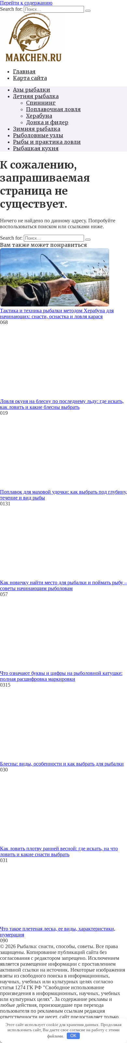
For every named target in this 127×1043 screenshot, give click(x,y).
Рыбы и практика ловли (47, 142)
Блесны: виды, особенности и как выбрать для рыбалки (62, 764)
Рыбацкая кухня (36, 148)
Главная (24, 71)
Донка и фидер (47, 122)
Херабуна (39, 115)
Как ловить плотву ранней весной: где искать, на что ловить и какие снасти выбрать (59, 851)
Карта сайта (30, 78)
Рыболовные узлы (38, 135)
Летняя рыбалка (36, 96)
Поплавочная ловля (53, 109)
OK (73, 1035)
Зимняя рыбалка (36, 129)
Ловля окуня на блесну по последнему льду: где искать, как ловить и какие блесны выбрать (62, 404)
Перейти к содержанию (26, 3)
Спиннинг (41, 102)
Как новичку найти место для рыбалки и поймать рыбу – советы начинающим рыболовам (63, 585)
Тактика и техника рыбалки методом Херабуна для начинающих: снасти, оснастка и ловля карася (57, 313)
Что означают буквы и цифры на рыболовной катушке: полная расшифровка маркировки (61, 676)
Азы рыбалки (31, 89)
